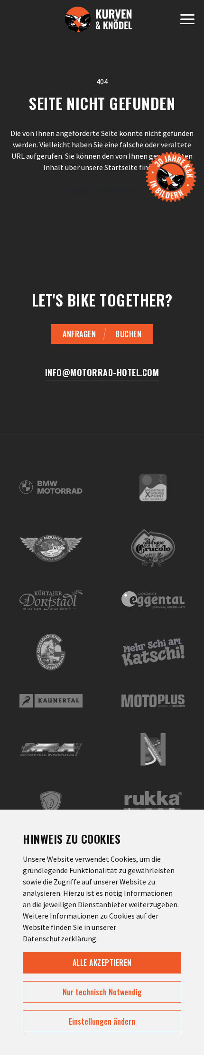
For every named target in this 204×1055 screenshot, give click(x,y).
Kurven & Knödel (98, 23)
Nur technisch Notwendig (102, 992)
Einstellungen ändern (102, 1021)
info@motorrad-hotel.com (102, 373)
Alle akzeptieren (102, 962)
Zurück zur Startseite (102, 190)
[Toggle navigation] (187, 20)
